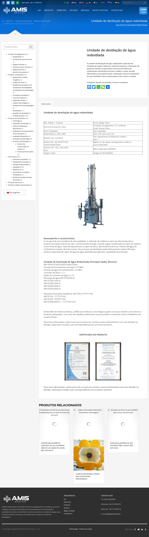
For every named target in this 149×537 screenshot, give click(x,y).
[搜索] (30, 47)
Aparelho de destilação (103, 82)
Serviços (66, 508)
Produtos (67, 505)
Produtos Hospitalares (120, 82)
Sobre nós (67, 502)
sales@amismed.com (113, 514)
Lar (65, 499)
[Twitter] (8, 2)
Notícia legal (73, 529)
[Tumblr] (17, 2)
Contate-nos (68, 514)
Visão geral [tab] (46, 104)
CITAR (143, 10)
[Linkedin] (13, 2)
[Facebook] (3, 2)
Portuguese (14, 192)
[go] (145, 2)
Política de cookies (85, 529)
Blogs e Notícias (69, 511)
